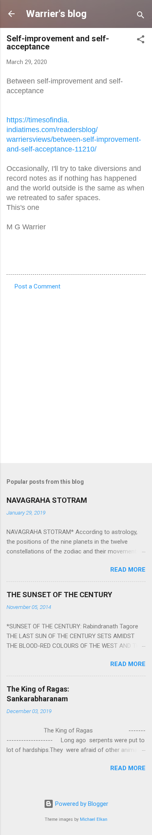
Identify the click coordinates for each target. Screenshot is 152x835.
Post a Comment (37, 286)
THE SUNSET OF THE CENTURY (59, 594)
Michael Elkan (93, 819)
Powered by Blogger (81, 803)
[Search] (141, 16)
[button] (141, 40)
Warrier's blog (56, 13)
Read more (128, 569)
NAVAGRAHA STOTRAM (46, 500)
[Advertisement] (76, 374)
